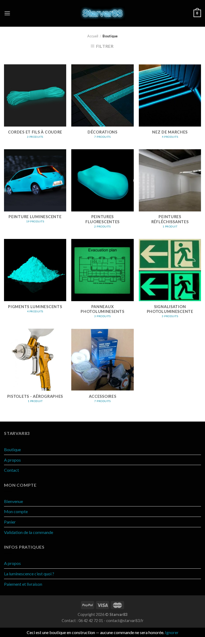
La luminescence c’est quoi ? (29, 573)
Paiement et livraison (23, 584)
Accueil (92, 36)
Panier (10, 521)
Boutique (12, 449)
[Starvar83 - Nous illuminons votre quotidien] (102, 13)
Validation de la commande (28, 532)
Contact (11, 470)
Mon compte (16, 511)
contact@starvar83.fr (125, 620)
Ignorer (172, 632)
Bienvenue (13, 501)
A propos (12, 459)
